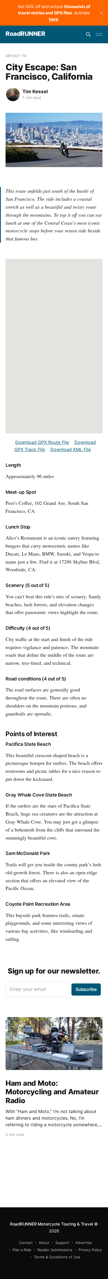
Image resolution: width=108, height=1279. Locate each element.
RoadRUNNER (25, 34)
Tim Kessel (35, 91)
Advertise (83, 1242)
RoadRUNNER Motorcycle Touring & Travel (51, 1224)
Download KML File (70, 449)
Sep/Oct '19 (16, 56)
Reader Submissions (54, 1250)
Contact (26, 1242)
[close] (101, 13)
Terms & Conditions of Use (57, 1257)
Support (62, 1242)
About (44, 1242)
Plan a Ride (21, 1250)
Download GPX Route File (42, 442)
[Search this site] (88, 34)
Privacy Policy (90, 1250)
